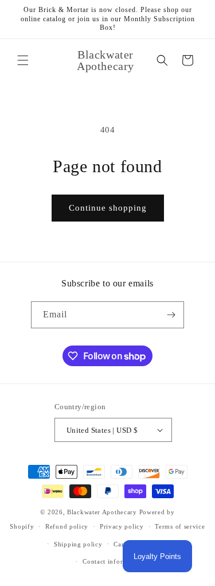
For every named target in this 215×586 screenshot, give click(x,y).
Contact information (113, 561)
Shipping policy (78, 544)
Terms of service (180, 526)
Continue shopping (108, 207)
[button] (23, 60)
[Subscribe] (170, 314)
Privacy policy (122, 526)
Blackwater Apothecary (102, 512)
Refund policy (66, 526)
